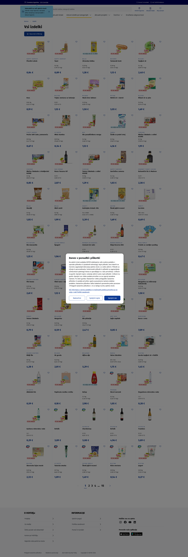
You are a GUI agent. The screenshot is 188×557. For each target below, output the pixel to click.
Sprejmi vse (112, 298)
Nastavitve (77, 298)
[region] (95, 279)
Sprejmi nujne (94, 298)
